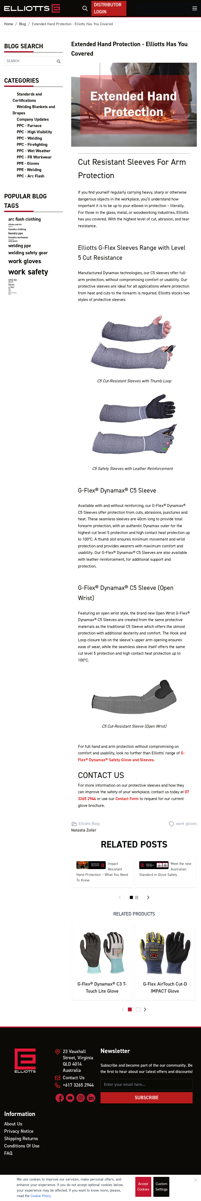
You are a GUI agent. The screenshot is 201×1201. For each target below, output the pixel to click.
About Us (13, 1124)
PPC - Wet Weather (34, 151)
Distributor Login (107, 8)
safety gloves (13, 241)
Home (8, 24)
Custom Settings (161, 1187)
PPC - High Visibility (34, 132)
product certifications (11, 239)
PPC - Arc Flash (30, 176)
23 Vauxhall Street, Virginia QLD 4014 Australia (78, 1061)
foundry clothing (17, 229)
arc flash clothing (24, 219)
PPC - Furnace (29, 125)
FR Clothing (11, 287)
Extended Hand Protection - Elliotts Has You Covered (72, 24)
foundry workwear (18, 237)
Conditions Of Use (22, 1146)
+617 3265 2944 (78, 1085)
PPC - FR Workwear (34, 157)
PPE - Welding (29, 169)
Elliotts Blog (89, 823)
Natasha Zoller (83, 830)
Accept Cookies (143, 1187)
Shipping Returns (21, 1139)
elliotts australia (15, 224)
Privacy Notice (19, 1131)
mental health (11, 284)
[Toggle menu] (194, 8)
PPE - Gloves (28, 163)
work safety (28, 272)
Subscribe (147, 1098)
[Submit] (59, 61)
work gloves (24, 261)
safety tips (12, 280)
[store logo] (32, 8)
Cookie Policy (41, 1196)
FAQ (8, 1153)
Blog (22, 24)
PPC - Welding (29, 138)
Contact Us (74, 1078)
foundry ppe (15, 233)
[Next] (148, 897)
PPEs (9, 291)
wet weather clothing (12, 292)
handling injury (11, 286)
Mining (9, 288)
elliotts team (10, 226)
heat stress (10, 282)
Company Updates (33, 119)
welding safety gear (28, 253)
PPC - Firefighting (32, 144)
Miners (9, 289)
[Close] (196, 1180)
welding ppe (19, 246)
